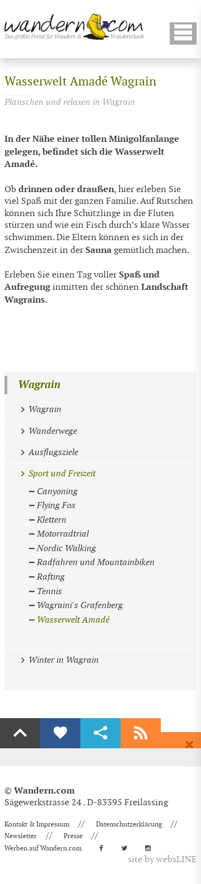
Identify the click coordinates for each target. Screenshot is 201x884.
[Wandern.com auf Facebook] (104, 848)
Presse (73, 836)
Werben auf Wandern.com (43, 848)
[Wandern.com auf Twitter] (127, 848)
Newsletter (20, 836)
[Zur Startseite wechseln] (74, 26)
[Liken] (60, 733)
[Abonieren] (141, 733)
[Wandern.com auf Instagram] (151, 848)
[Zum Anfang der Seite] (20, 733)
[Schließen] (189, 745)
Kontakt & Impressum (36, 824)
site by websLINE (162, 859)
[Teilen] (100, 733)
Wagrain (39, 385)
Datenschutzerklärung (129, 824)
